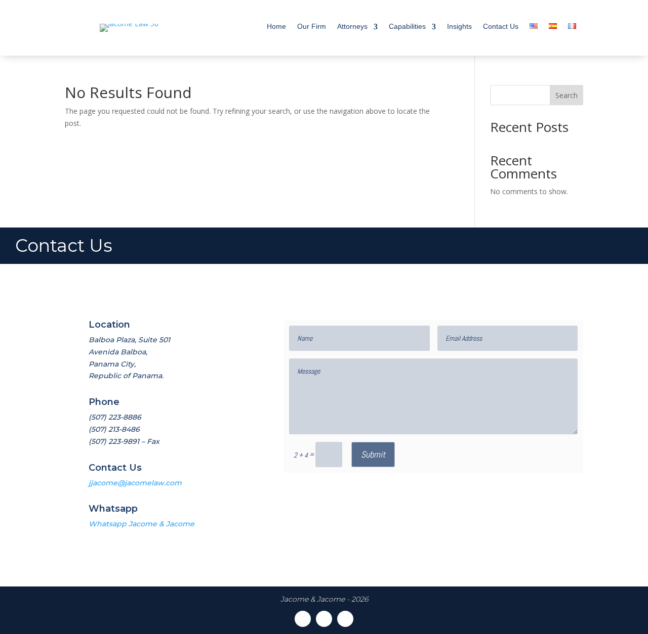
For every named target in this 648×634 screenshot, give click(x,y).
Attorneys (352, 26)
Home (276, 26)
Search (566, 95)
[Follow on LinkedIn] (324, 619)
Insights (459, 26)
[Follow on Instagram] (345, 619)
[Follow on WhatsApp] (303, 619)
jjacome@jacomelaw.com (135, 482)
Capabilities (407, 26)
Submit (373, 454)
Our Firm (311, 26)
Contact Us (500, 26)
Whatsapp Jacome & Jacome (141, 523)
